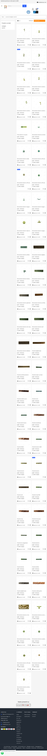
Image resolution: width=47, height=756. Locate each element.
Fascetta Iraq (20, 518)
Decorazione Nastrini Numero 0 (39, 38)
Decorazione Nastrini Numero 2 (23, 62)
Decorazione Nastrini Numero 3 (39, 62)
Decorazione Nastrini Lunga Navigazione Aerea (39, 206)
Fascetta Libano (20, 446)
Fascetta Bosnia (20, 566)
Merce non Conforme (19, 728)
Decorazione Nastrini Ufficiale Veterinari (39, 158)
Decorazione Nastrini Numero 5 (39, 86)
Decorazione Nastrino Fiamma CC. (23, 278)
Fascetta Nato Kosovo (21, 422)
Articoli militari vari (22, 746)
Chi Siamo (34, 714)
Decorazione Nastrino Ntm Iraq (23, 326)
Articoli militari (14, 746)
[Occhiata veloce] (30, 44)
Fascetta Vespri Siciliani (37, 374)
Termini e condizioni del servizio (19, 733)
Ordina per (31, 20)
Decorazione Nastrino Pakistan (23, 302)
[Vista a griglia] (17, 20)
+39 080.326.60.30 (6, 722)
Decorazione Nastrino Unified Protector (39, 302)
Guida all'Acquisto (19, 715)
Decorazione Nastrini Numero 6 (23, 110)
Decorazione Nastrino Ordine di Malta (23, 687)
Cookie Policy (27, 716)
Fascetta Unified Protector (23, 374)
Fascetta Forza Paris (36, 518)
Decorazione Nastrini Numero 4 (23, 86)
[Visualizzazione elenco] (19, 20)
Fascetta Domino (35, 542)
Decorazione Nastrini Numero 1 (23, 38)
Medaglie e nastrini (30, 746)
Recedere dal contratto (19, 742)
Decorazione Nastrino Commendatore (23, 638)
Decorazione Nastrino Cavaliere (39, 638)
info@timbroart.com (6, 724)
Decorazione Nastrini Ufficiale (23, 662)
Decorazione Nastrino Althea (23, 254)
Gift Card (18, 718)
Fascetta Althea (35, 566)
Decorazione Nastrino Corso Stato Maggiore (39, 614)
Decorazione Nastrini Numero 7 (39, 110)
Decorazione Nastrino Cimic (23, 614)
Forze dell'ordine (7, 746)
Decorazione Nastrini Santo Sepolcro (39, 662)
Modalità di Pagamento (19, 721)
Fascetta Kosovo (20, 470)
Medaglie (4, 26)
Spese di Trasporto (18, 725)
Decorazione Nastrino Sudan (38, 278)
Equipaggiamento (38, 746)
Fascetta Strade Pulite (37, 590)
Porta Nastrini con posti (22, 134)
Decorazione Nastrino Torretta (38, 134)
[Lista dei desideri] (28, 44)
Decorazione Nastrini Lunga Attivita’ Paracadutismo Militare (39, 230)
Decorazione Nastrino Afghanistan (39, 254)
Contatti (34, 716)
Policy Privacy (27, 714)
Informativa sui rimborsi (19, 738)
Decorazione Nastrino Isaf (37, 326)
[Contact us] (2, 753)
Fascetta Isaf (20, 494)
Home (3, 16)
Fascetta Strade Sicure (22, 398)
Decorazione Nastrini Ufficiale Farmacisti (39, 182)
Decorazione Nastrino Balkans (23, 350)
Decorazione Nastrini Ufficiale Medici (23, 182)
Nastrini (3, 27)
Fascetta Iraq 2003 (36, 494)
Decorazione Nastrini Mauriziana (23, 230)
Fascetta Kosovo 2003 (37, 446)
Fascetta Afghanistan (36, 350)
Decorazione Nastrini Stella (23, 158)
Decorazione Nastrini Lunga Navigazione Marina (23, 206)
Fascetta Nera (35, 398)
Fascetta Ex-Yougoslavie (22, 542)
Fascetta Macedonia (36, 422)
